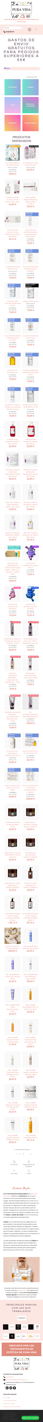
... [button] (26, 1154)
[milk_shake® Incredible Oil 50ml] (30, 1125)
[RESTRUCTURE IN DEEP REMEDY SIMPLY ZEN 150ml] (12, 492)
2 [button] (19, 1154)
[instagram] (10, 1388)
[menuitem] (21, 1397)
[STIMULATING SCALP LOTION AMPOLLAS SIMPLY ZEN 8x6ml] (12, 219)
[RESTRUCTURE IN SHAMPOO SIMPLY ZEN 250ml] (12, 522)
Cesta (29, 1173)
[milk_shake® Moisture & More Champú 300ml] (12, 1027)
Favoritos (14, 1173)
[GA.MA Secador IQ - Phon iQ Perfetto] (12, 936)
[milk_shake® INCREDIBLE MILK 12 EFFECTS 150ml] (30, 994)
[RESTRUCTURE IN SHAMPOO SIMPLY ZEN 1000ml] (30, 492)
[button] (36, 29)
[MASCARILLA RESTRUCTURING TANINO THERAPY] (30, 812)
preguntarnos (21, 1290)
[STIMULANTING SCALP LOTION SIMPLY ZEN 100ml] (12, 187)
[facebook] (14, 1388)
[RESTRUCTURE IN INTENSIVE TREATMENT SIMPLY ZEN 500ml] (12, 459)
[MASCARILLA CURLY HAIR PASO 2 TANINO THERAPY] (12, 873)
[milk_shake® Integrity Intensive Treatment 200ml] (12, 1125)
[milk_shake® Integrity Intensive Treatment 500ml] (30, 1092)
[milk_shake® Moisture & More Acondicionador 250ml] (30, 1027)
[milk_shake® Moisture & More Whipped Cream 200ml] (12, 1060)
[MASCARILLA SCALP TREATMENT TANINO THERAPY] (12, 842)
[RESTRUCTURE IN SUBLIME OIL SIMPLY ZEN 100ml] (30, 522)
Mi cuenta (14, 1164)
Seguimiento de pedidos (29, 1165)
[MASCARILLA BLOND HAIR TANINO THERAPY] (30, 842)
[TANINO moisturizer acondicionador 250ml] (12, 812)
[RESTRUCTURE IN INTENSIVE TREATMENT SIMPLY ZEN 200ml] (30, 459)
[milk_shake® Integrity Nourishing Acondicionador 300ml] (12, 1092)
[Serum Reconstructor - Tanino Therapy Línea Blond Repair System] (30, 903)
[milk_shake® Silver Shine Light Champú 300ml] (12, 964)
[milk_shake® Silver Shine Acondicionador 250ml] (12, 994)
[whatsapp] (7, 1388)
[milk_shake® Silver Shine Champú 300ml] (30, 936)
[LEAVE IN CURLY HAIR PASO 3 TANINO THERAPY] (30, 873)
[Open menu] (29, 29)
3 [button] (23, 1154)
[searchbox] (13, 27)
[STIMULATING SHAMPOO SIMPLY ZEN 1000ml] (12, 429)
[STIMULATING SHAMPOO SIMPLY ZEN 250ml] (30, 429)
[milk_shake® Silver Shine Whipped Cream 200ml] (30, 964)
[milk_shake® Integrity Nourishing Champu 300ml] (30, 1060)
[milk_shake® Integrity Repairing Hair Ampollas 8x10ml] (30, 187)
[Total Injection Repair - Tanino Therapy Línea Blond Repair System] (12, 903)
